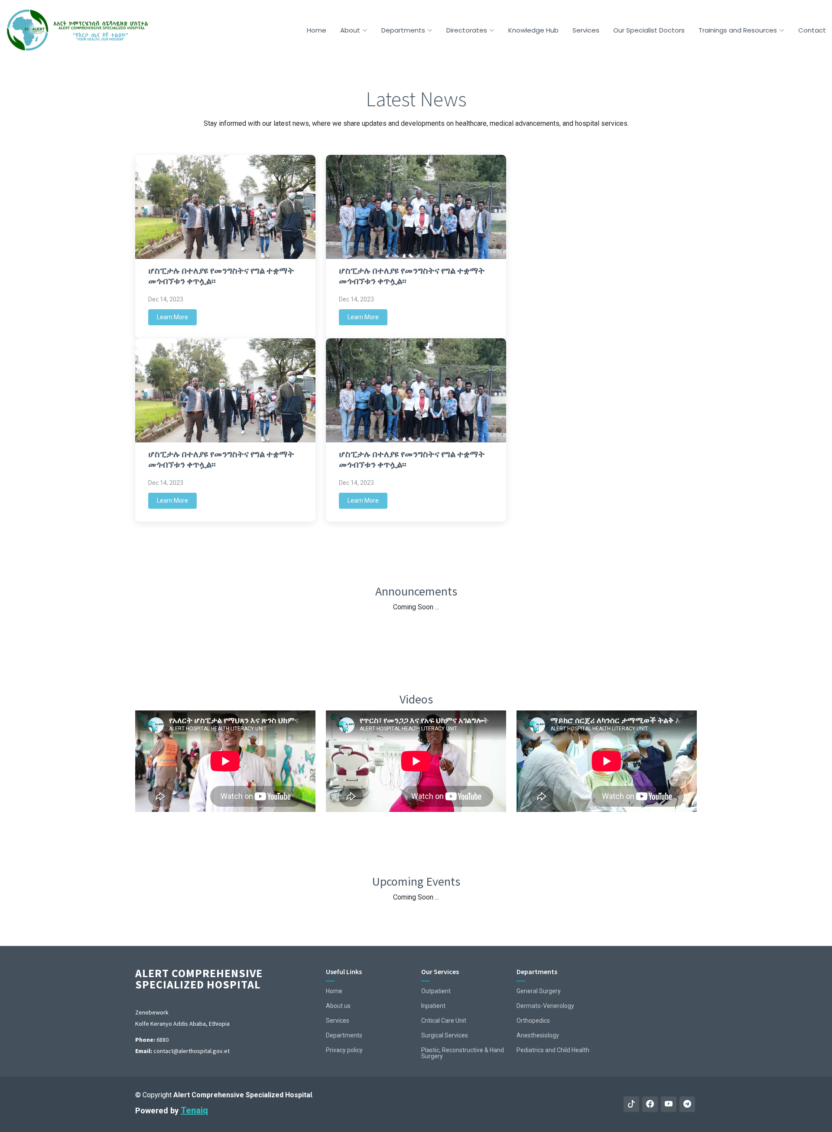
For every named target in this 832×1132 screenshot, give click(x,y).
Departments (403, 30)
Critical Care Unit (443, 1020)
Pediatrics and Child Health (553, 1050)
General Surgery (539, 991)
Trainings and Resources (738, 30)
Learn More (172, 317)
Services (585, 30)
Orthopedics (533, 1020)
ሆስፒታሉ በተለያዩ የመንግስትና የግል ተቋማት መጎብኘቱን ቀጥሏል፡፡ (221, 275)
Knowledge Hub (533, 30)
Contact (812, 30)
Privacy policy (344, 1050)
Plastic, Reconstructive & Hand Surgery (462, 1053)
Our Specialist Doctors (649, 30)
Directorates (466, 30)
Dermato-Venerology (545, 1006)
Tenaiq (194, 1110)
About (350, 30)
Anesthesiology (538, 1035)
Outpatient (436, 991)
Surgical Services (444, 1035)
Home (316, 30)
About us (338, 1006)
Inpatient (433, 1006)
